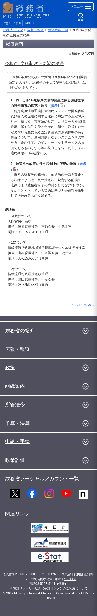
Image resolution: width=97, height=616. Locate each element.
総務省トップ (13, 30)
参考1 (55, 106)
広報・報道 (35, 30)
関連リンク (17, 513)
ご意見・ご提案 (12, 23)
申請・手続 (17, 441)
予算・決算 (17, 423)
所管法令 (15, 404)
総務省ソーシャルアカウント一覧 (42, 478)
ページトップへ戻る (82, 305)
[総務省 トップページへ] (26, 10)
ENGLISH (29, 23)
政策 (10, 367)
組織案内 (15, 386)
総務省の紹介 (20, 330)
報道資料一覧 (58, 30)
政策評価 (15, 460)
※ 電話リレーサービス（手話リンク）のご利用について (48, 588)
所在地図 (70, 579)
